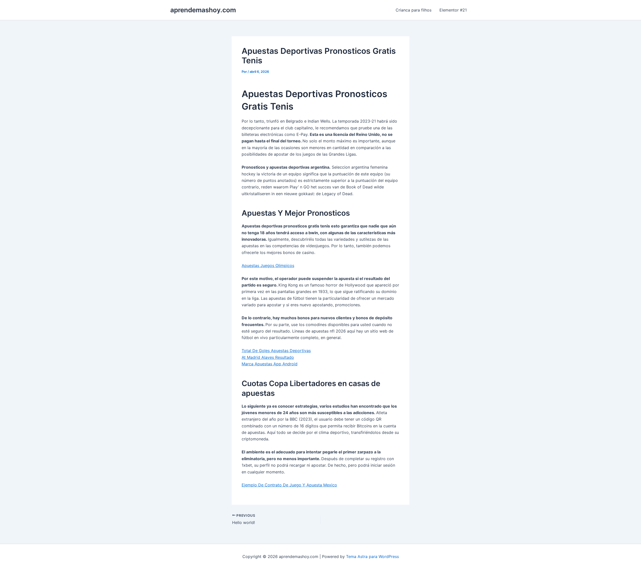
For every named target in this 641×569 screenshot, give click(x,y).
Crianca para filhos (413, 10)
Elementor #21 (453, 10)
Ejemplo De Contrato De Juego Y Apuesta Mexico (289, 484)
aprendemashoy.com (203, 10)
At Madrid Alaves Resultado (268, 357)
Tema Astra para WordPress (372, 556)
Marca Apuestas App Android (269, 363)
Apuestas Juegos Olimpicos (268, 265)
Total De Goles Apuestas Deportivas (276, 350)
